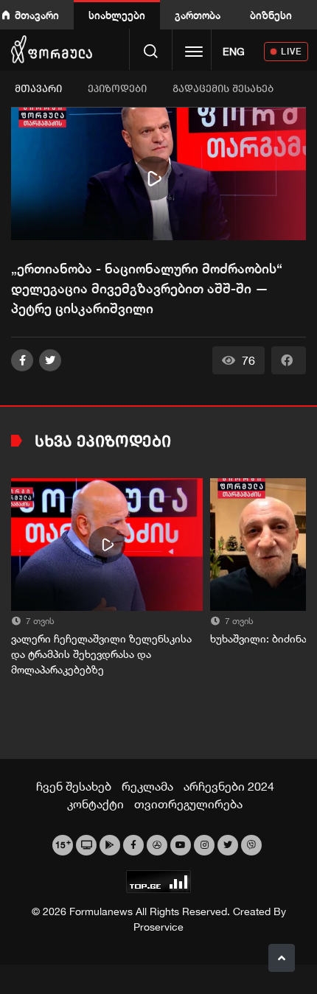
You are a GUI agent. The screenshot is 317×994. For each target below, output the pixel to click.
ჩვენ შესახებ (73, 786)
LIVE (291, 51)
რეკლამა (147, 786)
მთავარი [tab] (38, 89)
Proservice (158, 927)
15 (63, 843)
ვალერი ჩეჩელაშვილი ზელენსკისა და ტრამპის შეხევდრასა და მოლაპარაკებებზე (101, 654)
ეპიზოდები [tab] (117, 89)
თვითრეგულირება (188, 804)
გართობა (197, 15)
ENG (234, 51)
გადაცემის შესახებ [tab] (223, 89)
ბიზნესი (271, 15)
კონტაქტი (95, 804)
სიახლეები (116, 15)
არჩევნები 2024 (229, 786)
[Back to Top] (281, 958)
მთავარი (37, 15)
